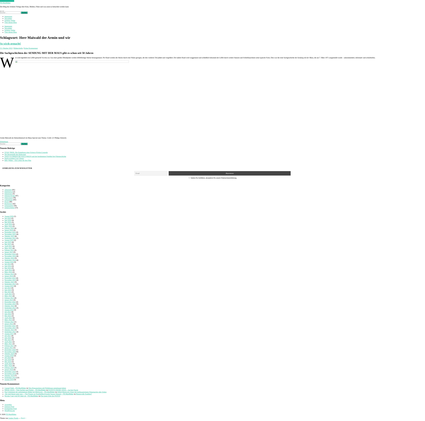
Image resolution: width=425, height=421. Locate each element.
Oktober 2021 (9, 330)
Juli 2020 (7, 358)
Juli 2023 (7, 288)
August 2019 (9, 380)
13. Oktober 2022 (6, 48)
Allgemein (8, 190)
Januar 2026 (8, 230)
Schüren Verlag (9, 20)
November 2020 (10, 352)
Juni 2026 (7, 220)
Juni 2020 (7, 360)
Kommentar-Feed (10, 409)
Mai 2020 (7, 362)
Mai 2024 (7, 268)
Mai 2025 (7, 244)
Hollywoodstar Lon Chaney (14, 158)
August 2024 (9, 262)
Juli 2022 (7, 312)
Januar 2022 (8, 324)
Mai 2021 (7, 340)
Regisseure (8, 204)
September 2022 (10, 308)
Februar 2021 (9, 346)
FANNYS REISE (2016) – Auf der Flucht (63, 390)
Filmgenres (8, 194)
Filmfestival (8, 192)
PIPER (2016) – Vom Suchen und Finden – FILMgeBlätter (25, 390)
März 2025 (8, 248)
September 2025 (10, 238)
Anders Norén (13, 418)
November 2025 (10, 234)
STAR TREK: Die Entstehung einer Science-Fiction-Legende (26, 152)
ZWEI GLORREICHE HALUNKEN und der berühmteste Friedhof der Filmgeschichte (35, 156)
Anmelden (8, 405)
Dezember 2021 (10, 326)
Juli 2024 (7, 264)
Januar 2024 (8, 276)
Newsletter (8, 18)
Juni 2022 (7, 314)
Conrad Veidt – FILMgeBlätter (15, 388)
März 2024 (8, 272)
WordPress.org (9, 411)
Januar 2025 (8, 252)
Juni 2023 (7, 290)
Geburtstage (8, 200)
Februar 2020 (9, 368)
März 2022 (8, 320)
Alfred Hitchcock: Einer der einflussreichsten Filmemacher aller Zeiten (81, 392)
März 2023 (8, 296)
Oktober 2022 (9, 306)
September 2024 (10, 260)
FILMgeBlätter (5, 3)
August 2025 (9, 240)
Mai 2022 (7, 316)
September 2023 (10, 284)
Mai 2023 (7, 292)
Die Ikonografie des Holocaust (15, 154)
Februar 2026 (9, 228)
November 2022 (10, 304)
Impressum (8, 16)
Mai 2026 (7, 222)
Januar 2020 (8, 370)
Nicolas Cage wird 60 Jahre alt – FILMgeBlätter (21, 396)
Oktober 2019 (9, 376)
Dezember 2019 (10, 372)
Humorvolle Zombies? (84, 394)
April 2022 (8, 318)
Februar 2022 (9, 322)
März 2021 (8, 344)
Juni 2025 (7, 242)
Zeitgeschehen (9, 208)
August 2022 (9, 310)
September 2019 (10, 378)
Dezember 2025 (10, 232)
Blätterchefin (18, 48)
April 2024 (8, 270)
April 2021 (8, 342)
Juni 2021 (7, 338)
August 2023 (9, 286)
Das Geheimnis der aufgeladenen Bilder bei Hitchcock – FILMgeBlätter (29, 392)
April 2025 (8, 246)
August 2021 (9, 334)
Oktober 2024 (9, 258)
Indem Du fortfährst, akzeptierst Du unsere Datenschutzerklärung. (213, 178)
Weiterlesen (4, 142)
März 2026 (8, 226)
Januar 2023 (8, 300)
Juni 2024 (7, 266)
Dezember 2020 (10, 350)
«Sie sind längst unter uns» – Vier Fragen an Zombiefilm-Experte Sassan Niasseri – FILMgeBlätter (38, 394)
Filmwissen (8, 198)
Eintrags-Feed (9, 407)
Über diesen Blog (10, 22)
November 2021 (10, 328)
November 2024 (10, 256)
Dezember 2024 (10, 254)
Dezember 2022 (10, 302)
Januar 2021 (8, 348)
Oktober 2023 (9, 282)
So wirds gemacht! (10, 43)
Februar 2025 (9, 250)
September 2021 (10, 332)
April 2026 (8, 224)
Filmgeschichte (9, 196)
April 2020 (8, 364)
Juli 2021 (7, 336)
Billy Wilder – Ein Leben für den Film (17, 160)
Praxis (6, 202)
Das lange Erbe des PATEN (50, 396)
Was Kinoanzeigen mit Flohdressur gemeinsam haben (47, 388)
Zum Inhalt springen (7, 1)
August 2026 (9, 216)
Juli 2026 (7, 218)
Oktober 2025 (9, 236)
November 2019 (10, 374)
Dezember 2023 (10, 278)
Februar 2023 (9, 298)
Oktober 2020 (9, 354)
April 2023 (8, 294)
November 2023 (10, 280)
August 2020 (9, 356)
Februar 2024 (9, 274)
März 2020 (8, 366)
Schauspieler (8, 206)
